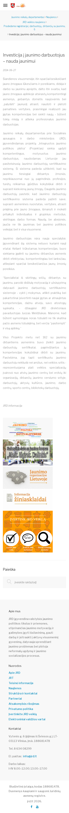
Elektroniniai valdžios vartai (27, 719)
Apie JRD (14, 672)
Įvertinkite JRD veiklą (23, 714)
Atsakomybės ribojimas (24, 703)
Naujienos (15, 688)
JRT (11, 677)
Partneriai (15, 698)
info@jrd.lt (30, 756)
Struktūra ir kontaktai (23, 693)
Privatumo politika (21, 709)
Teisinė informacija (21, 683)
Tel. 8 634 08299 (20, 748)
